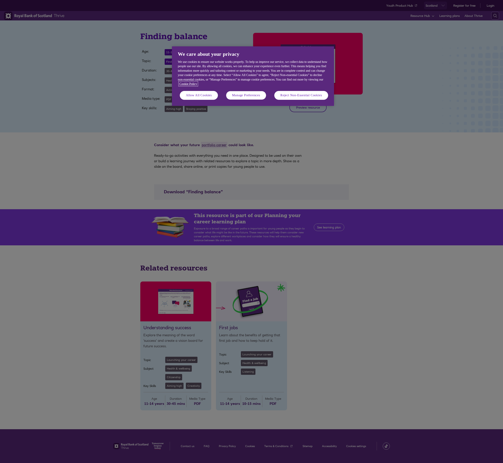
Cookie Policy (188, 83)
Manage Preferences (246, 95)
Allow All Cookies (199, 95)
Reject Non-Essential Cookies (301, 95)
